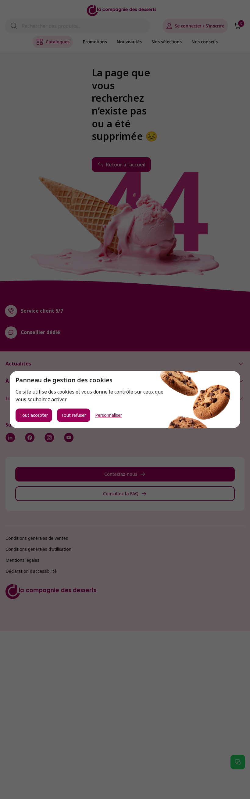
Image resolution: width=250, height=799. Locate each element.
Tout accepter (34, 415)
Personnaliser (108, 415)
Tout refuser (73, 415)
